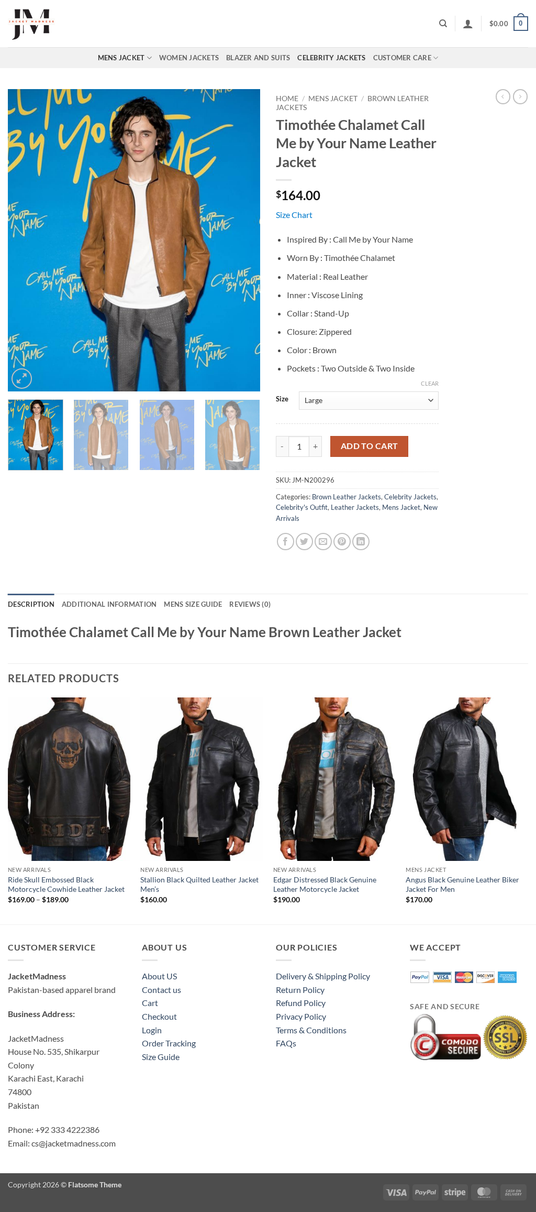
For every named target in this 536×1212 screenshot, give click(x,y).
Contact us (161, 990)
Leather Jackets (355, 507)
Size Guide (161, 1057)
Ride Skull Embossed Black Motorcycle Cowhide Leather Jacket (66, 884)
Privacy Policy (301, 1016)
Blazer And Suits (258, 57)
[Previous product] (520, 96)
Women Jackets (189, 57)
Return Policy (300, 990)
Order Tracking (169, 1043)
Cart (150, 1003)
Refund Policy (301, 1003)
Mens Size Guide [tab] (193, 604)
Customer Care (402, 57)
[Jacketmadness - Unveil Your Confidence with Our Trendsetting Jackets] (60, 23)
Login (152, 1030)
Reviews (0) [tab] (250, 604)
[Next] (241, 240)
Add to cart (369, 446)
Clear (430, 383)
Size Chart (294, 215)
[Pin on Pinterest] (342, 541)
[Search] (443, 24)
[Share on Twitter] (304, 541)
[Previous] (26, 240)
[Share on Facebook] (285, 541)
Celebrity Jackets (331, 57)
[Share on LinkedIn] (361, 541)
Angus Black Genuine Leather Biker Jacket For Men (462, 884)
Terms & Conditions (311, 1030)
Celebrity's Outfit (302, 507)
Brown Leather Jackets (346, 497)
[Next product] (503, 96)
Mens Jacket (121, 57)
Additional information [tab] (109, 604)
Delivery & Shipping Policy (323, 976)
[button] (468, 23)
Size (282, 399)
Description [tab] (31, 604)
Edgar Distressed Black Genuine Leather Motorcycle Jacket (324, 884)
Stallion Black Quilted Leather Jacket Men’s (199, 884)
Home (287, 98)
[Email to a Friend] (323, 541)
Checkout (159, 1016)
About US (159, 976)
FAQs (286, 1043)
